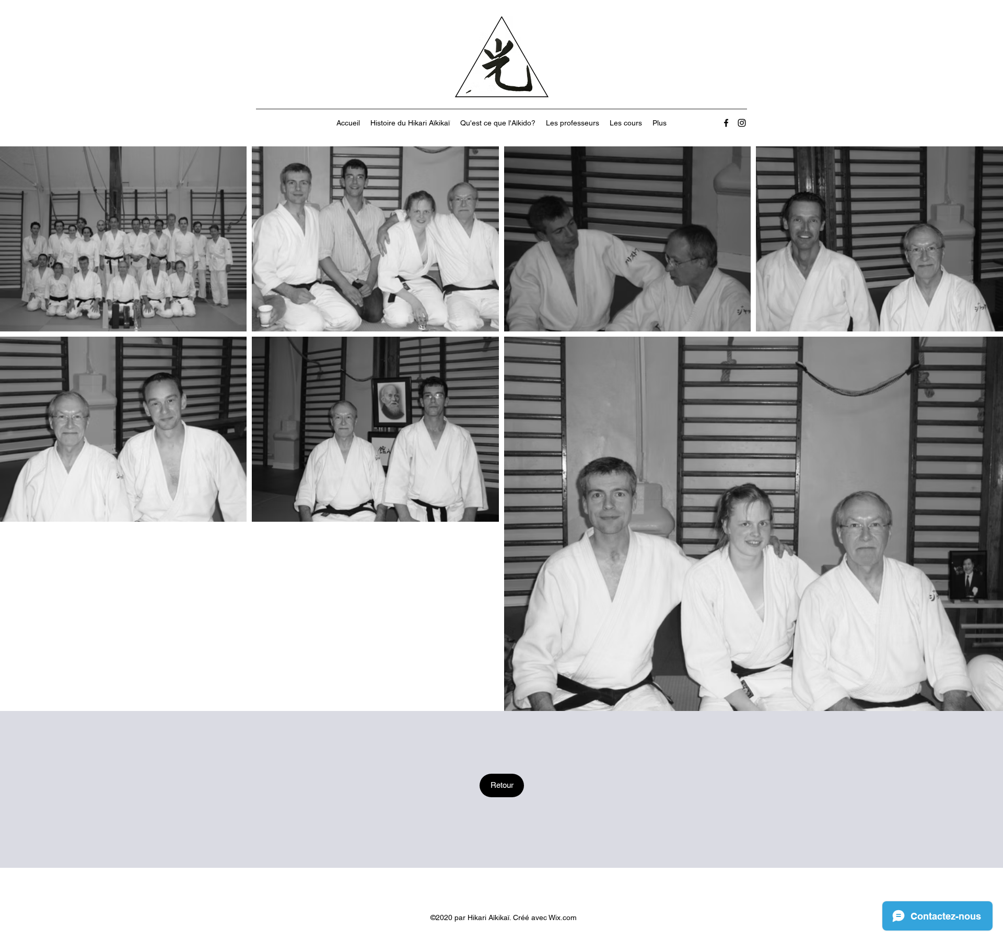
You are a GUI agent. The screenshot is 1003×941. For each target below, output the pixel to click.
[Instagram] (742, 123)
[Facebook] (726, 123)
